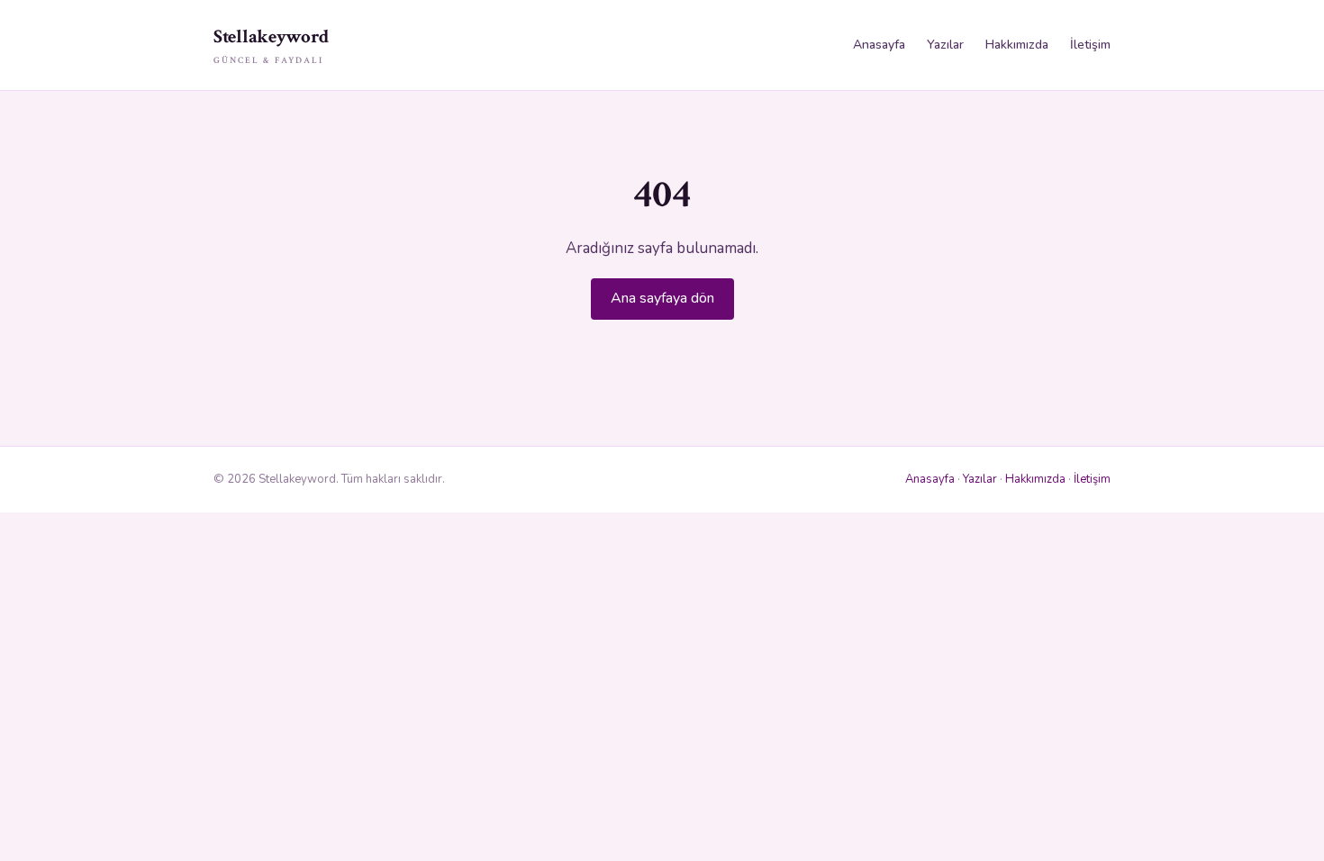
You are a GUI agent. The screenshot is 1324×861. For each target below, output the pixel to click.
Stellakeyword (271, 45)
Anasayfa (879, 44)
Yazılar (945, 44)
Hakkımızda (1016, 44)
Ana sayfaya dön (662, 298)
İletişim (1090, 44)
